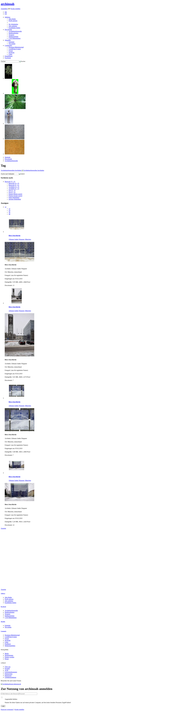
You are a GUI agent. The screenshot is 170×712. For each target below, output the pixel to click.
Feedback (8, 644)
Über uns (7, 667)
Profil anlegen (13, 21)
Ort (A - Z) (12, 190)
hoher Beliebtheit (14, 197)
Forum (11, 51)
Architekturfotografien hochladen (11, 170)
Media (7, 653)
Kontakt (7, 668)
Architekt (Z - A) (14, 188)
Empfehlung (8, 56)
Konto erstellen (15, 9)
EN (6, 14)
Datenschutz (8, 674)
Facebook (8, 58)
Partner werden (9, 657)
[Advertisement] (9, 558)
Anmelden (4, 9)
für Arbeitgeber (13, 24)
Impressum (8, 675)
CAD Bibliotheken (14, 38)
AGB (6, 670)
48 (9, 214)
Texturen (11, 35)
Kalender (11, 42)
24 (9, 210)
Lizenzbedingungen (11, 672)
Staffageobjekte (13, 36)
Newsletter (12, 44)
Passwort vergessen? (7, 709)
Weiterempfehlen (10, 646)
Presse (7, 659)
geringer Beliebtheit (15, 199)
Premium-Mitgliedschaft (16, 47)
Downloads (8, 29)
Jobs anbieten (13, 26)
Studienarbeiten (13, 33)
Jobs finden (12, 19)
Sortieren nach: (7, 178)
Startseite (7, 157)
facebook (11, 52)
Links (10, 54)
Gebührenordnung (10, 677)
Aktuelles (8, 40)
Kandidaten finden (14, 28)
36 (9, 212)
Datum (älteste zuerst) (15, 194)
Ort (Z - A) (12, 192)
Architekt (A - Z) (14, 187)
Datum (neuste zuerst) (15, 196)
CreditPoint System (15, 49)
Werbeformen (9, 655)
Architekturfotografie (15, 31)
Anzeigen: (5, 203)
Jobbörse (7, 17)
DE (6, 12)
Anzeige (3, 528)
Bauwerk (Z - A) (14, 185)
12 (5, 207)
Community (8, 45)
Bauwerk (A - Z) (10, 181)
